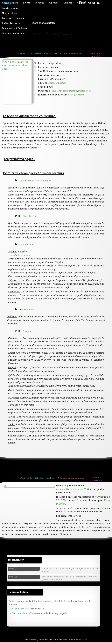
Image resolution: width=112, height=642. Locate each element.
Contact (68, 2)
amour (96, 53)
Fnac (54, 90)
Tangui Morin (77, 94)
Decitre (73, 90)
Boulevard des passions (36, 180)
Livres (26, 2)
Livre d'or (43, 639)
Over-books (29, 216)
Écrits (40, 53)
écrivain (97, 480)
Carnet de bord (10, 2)
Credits (54, 639)
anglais (97, 56)
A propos (54, 2)
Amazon (63, 90)
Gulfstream (14, 601)
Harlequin (29, 309)
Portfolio (39, 2)
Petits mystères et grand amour (46, 47)
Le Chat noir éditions (19, 613)
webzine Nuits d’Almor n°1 (71, 489)
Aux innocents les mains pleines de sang (54, 472)
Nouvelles (49, 478)
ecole (96, 477)
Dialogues (84, 90)
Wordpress (30, 639)
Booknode (28, 244)
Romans (48, 53)
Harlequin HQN (57, 82)
